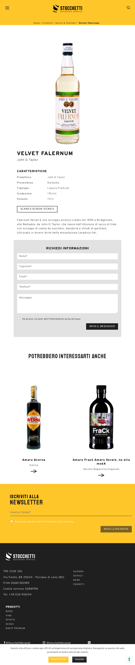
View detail (33, 471)
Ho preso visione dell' (51, 319)
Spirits (10, 620)
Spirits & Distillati (65, 23)
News (76, 580)
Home (36, 23)
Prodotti (48, 23)
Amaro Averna (33, 460)
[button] (7, 8)
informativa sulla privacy (65, 319)
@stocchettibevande (59, 643)
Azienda (78, 571)
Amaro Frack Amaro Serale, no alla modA (101, 462)
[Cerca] (128, 8)
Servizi (78, 576)
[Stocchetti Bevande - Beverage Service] (67, 8)
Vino (9, 615)
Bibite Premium (15, 628)
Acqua (10, 624)
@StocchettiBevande (18, 643)
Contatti (78, 584)
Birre (9, 611)
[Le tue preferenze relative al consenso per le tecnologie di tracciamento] (129, 659)
